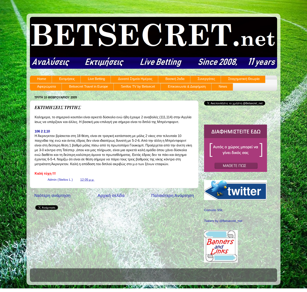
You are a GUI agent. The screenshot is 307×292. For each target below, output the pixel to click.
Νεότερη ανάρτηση (52, 195)
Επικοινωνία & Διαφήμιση (187, 86)
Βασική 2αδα (175, 79)
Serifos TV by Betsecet (138, 86)
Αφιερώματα (46, 86)
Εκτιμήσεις (67, 79)
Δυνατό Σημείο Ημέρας (135, 79)
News (223, 86)
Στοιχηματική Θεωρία (244, 79)
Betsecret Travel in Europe (88, 86)
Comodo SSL (213, 210)
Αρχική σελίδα (111, 195)
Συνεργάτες (206, 79)
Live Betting (96, 79)
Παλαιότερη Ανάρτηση (172, 195)
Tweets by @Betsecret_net (223, 221)
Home (41, 79)
